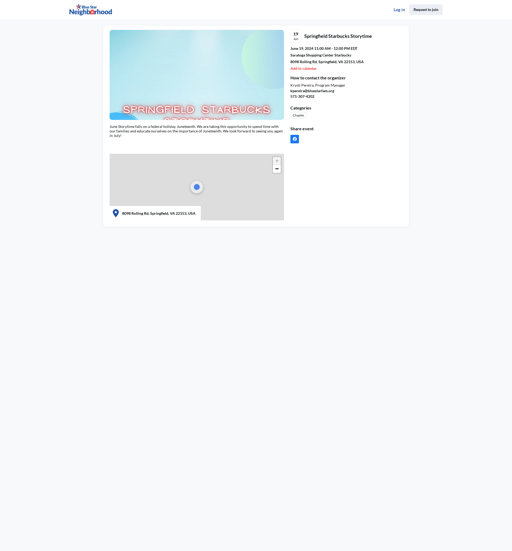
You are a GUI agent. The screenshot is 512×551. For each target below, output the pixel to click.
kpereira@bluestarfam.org (312, 90)
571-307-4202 (302, 96)
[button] (277, 161)
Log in (399, 9)
